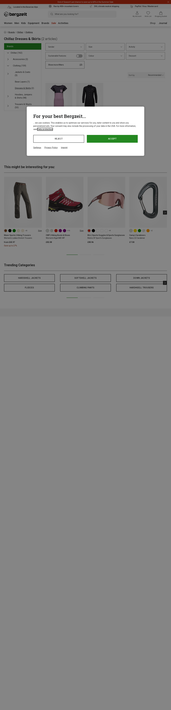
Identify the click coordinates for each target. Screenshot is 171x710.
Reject (59, 138)
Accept (112, 138)
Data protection (45, 129)
